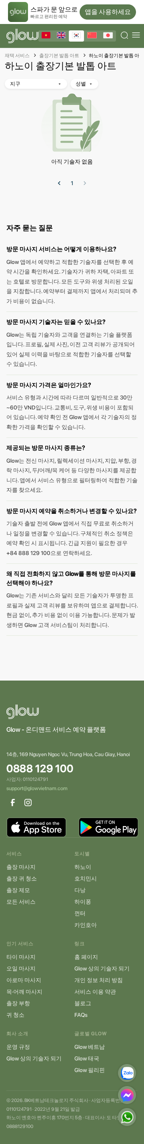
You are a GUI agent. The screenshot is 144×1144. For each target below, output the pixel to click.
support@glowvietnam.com (37, 788)
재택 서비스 (17, 55)
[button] (59, 183)
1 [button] (72, 183)
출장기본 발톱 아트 (59, 55)
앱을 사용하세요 (108, 12)
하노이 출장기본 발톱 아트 (116, 55)
